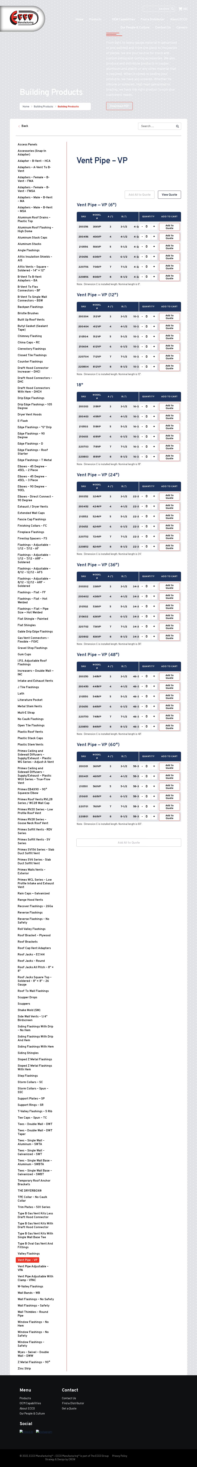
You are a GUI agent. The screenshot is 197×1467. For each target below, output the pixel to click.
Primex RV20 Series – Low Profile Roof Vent (35, 811)
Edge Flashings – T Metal (35, 460)
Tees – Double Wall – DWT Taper (35, 1132)
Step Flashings (28, 1076)
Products (95, 19)
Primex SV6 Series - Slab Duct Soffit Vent (34, 861)
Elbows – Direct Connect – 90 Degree (35, 498)
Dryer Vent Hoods (30, 415)
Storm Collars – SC (30, 1082)
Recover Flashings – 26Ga (35, 906)
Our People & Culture (134, 28)
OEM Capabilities (123, 19)
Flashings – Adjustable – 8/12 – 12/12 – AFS (34, 570)
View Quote (169, 195)
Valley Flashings (29, 1254)
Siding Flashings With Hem (36, 1047)
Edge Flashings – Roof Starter (33, 452)
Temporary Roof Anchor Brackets (34, 1182)
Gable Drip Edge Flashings (35, 632)
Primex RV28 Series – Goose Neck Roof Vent (33, 821)
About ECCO (178, 19)
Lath (21, 694)
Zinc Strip (24, 1369)
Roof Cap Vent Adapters (34, 948)
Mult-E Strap (26, 713)
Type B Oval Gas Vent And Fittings (35, 1245)
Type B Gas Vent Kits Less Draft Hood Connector (35, 1215)
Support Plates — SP (31, 1099)
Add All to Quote (140, 195)
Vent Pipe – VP (27, 1260)
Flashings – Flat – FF (32, 592)
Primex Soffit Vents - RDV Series (35, 831)
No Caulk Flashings (30, 719)
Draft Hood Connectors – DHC (35, 380)
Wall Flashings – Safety (33, 1306)
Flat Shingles (27, 625)
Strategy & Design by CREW (60, 1459)
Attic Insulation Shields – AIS (35, 258)
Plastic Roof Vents (30, 732)
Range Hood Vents (30, 900)
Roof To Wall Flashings (33, 991)
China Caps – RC (29, 343)
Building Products (43, 106)
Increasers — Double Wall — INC (35, 673)
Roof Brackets (28, 942)
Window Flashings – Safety (31, 1344)
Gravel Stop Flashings (32, 648)
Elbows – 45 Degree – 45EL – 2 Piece (32, 468)
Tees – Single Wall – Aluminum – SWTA (31, 1142)
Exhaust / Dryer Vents (33, 507)
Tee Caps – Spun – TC (32, 1118)
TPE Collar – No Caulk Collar (32, 1199)
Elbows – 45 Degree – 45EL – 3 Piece (32, 478)
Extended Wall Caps (31, 513)
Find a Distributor (152, 19)
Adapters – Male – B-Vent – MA (35, 199)
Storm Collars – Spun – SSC (33, 1090)
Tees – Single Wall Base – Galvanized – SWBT (35, 1172)
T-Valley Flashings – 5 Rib (35, 1111)
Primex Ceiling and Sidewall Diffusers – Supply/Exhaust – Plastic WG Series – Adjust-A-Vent (36, 756)
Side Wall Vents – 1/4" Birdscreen (32, 1018)
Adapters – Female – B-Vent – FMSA (33, 189)
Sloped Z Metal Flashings (35, 1059)
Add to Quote (169, 227)
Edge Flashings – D (30, 444)
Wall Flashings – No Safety (36, 1299)
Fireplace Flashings (31, 532)
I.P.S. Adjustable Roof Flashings (32, 662)
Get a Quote (69, 1408)
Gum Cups (24, 654)
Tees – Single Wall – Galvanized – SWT (31, 1152)
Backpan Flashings (30, 307)
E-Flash (23, 421)
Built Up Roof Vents (31, 320)
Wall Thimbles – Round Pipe (33, 1314)
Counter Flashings (30, 362)
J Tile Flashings (28, 687)
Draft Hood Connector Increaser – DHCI (33, 370)
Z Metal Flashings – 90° (34, 1362)
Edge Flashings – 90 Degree (31, 435)
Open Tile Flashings (31, 726)
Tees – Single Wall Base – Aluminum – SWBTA (35, 1162)
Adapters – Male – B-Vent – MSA (35, 209)
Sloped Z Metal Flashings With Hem (35, 1067)
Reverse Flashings (30, 913)
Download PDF (119, 106)
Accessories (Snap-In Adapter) (32, 153)
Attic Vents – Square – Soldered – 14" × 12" (33, 269)
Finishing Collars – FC (32, 526)
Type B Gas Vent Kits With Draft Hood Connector (35, 1225)
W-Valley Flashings (30, 1287)
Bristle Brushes (28, 313)
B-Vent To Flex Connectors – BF (29, 289)
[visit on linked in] (26, 1432)
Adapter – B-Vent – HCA (34, 161)
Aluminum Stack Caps (32, 238)
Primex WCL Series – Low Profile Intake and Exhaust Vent (36, 883)
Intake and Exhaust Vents (35, 681)
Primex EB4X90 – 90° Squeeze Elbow (32, 791)
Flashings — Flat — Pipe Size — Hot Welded (33, 611)
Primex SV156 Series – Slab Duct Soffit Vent (36, 851)
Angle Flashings (28, 250)
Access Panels (27, 145)
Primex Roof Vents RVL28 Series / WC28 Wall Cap (35, 801)
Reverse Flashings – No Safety (33, 921)
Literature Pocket (30, 700)
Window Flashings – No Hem (33, 1324)
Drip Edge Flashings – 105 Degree (35, 406)
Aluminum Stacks (29, 244)
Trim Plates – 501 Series (34, 1207)
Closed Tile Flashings (32, 355)
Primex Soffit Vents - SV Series (34, 841)
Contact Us (163, 28)
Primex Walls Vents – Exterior (31, 871)
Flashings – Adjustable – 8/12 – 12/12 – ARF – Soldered (34, 582)
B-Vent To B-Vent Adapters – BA (30, 279)
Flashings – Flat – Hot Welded (32, 600)
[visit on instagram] (44, 1432)
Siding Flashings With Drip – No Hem (35, 1028)
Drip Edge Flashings (31, 398)
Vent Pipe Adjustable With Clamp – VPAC (35, 1278)
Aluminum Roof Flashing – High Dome (35, 229)
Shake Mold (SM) (29, 1010)
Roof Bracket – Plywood (34, 935)
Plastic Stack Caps (30, 738)
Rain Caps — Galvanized (34, 894)
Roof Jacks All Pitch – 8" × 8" (36, 969)
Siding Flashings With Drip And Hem (35, 1038)
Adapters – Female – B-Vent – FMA (33, 179)
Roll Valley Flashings (31, 929)
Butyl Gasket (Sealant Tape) (33, 328)
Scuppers (24, 1004)
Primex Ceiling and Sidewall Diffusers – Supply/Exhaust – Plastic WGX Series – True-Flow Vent (34, 776)
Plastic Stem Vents (30, 745)
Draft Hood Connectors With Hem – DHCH (34, 390)
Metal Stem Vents (30, 706)
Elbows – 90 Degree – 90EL (32, 488)
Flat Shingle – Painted (33, 619)
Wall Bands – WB (29, 1293)
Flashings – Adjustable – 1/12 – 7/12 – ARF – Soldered (34, 558)
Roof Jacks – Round (31, 961)
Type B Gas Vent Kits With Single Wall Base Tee (35, 1235)
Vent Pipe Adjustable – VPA (33, 1268)
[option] (128, 511)
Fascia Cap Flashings (32, 519)
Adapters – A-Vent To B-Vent (34, 169)
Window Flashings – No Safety (33, 1334)
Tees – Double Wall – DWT (35, 1124)
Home (79, 19)
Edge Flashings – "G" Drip (35, 427)
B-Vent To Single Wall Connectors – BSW (32, 299)
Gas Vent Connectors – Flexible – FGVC (33, 640)
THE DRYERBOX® (30, 1191)
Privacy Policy (119, 1455)
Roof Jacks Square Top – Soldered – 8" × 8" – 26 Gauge (35, 981)
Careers (181, 28)
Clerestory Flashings (32, 349)
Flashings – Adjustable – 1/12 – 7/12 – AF (34, 547)
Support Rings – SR (30, 1105)
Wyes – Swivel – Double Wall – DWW (33, 1354)
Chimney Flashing (30, 336)
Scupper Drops (27, 997)
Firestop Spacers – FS (32, 539)
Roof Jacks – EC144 (31, 955)
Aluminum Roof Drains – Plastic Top (34, 219)
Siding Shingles (28, 1053)
